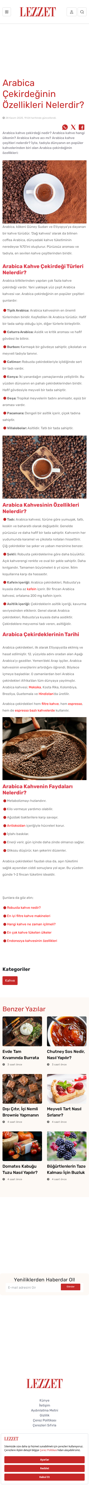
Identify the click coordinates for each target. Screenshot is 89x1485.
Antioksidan (16, 826)
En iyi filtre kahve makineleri (28, 916)
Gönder (71, 1286)
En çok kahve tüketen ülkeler (29, 932)
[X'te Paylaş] (73, 127)
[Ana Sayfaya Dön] (44, 1383)
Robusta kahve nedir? (24, 908)
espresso (75, 704)
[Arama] (82, 11)
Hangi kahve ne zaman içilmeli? (31, 924)
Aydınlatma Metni (44, 1410)
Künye (44, 1400)
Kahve (10, 980)
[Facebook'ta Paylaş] (81, 127)
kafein (31, 589)
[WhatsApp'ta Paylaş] (65, 127)
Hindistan (46, 694)
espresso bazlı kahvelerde (35, 710)
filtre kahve (50, 704)
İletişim (44, 1405)
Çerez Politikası (44, 1420)
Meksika (35, 687)
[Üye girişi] (72, 11)
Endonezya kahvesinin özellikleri (32, 941)
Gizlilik (44, 1415)
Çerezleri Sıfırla (44, 1425)
